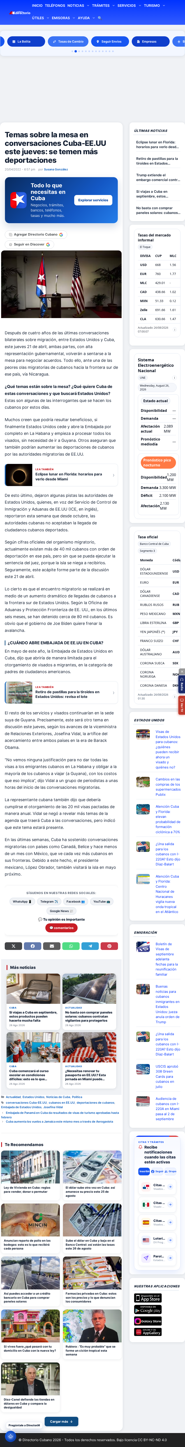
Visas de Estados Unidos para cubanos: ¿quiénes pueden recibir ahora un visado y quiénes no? (168, 749)
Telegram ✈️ (49, 901)
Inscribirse (145, 1171)
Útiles (38, 18)
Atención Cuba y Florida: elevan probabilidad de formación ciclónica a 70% (168, 819)
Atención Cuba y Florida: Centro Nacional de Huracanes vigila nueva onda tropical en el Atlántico (167, 894)
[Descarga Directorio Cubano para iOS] (148, 1301)
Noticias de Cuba (58, 1097)
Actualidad (13, 1097)
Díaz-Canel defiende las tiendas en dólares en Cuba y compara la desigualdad (29, 1403)
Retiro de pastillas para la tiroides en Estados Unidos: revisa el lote (157, 161)
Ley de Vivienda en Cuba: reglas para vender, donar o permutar (27, 1189)
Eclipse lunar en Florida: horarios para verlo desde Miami (157, 144)
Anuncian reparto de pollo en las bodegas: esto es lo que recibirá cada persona (27, 1244)
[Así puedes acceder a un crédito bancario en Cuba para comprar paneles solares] (30, 1273)
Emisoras (61, 18)
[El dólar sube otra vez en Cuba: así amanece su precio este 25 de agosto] (92, 1167)
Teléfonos (55, 5)
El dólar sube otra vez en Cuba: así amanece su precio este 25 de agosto (90, 1191)
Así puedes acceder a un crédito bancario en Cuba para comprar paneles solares (27, 1297)
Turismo (152, 5)
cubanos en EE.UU (62, 1102)
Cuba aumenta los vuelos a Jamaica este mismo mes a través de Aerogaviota (59, 1121)
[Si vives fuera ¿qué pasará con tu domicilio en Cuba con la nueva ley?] (30, 1325)
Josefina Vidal (53, 1107)
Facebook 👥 (76, 901)
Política (77, 1097)
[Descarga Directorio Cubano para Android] (148, 1312)
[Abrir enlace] (144, 734)
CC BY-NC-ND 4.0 (152, 1440)
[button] (181, 684)
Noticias (75, 5)
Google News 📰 (61, 911)
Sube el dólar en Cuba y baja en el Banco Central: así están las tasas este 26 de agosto (90, 1244)
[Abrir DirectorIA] (10, 1436)
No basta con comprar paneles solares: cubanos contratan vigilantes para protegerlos (157, 210)
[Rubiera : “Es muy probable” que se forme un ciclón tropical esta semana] (92, 1325)
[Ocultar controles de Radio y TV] (182, 671)
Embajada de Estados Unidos (21, 1107)
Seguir (159, 1171)
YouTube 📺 (101, 901)
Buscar (100, 18)
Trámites (101, 5)
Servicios (127, 5)
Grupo (172, 1171)
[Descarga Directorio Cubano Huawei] (148, 1334)
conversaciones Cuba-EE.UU (26, 1102)
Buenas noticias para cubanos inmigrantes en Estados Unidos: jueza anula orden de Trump (168, 1004)
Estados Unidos (33, 1097)
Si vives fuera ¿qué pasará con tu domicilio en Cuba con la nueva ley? (30, 1348)
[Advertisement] (92, 90)
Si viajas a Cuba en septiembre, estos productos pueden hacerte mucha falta (158, 194)
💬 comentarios (61, 928)
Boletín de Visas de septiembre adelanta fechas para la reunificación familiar (167, 959)
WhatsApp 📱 (22, 901)
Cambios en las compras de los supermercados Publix (168, 787)
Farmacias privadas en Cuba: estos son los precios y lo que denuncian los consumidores (91, 1297)
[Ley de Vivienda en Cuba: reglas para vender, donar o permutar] (30, 1167)
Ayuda (84, 18)
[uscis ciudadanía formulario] (144, 1101)
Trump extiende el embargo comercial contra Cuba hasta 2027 (158, 177)
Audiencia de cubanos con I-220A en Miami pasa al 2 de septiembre (167, 1108)
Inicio (37, 5)
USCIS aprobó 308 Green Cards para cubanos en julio (167, 1076)
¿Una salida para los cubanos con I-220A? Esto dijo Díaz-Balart (168, 854)
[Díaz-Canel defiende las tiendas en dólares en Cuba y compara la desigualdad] (30, 1378)
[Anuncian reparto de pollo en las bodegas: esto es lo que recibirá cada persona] (30, 1220)
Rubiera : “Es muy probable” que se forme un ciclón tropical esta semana (91, 1350)
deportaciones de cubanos (95, 1102)
